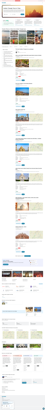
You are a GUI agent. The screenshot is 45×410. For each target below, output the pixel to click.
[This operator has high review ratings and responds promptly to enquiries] (25, 218)
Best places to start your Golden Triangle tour (8, 57)
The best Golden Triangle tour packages (8, 51)
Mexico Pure (3, 391)
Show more (4, 363)
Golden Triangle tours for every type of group (8, 60)
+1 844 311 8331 (35, 382)
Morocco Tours (3, 392)
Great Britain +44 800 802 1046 (5, 400)
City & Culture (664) (14, 279)
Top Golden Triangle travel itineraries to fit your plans (8, 62)
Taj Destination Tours (22, 246)
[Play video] (6, 37)
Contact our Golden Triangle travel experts (8, 66)
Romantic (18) (13, 280)
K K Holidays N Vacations (22, 218)
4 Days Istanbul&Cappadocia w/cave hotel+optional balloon (8, 390)
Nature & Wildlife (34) (4, 280)
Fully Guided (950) (4, 279)
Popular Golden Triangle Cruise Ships (8, 55)
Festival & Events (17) (25, 280)
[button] (29, 78)
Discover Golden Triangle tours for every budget (8, 59)
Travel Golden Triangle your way (7, 52)
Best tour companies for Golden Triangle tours (8, 54)
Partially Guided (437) (25, 279)
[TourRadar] (4, 2)
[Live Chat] (44, 409)
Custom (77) (34, 279)
